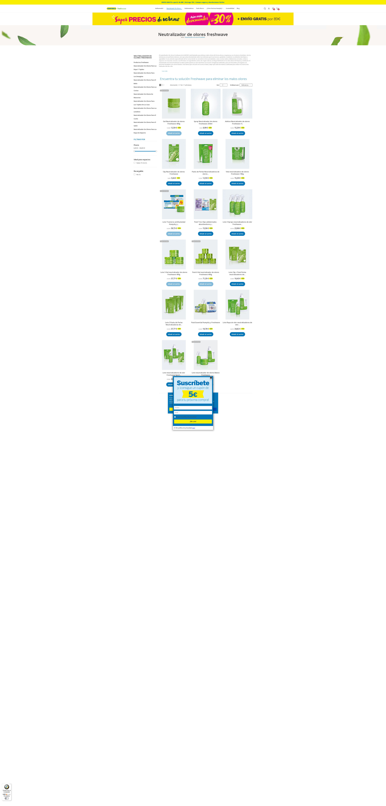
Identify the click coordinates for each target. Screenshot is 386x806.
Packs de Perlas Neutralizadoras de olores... (205, 173)
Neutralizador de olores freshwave (143, 57)
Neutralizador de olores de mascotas (143, 96)
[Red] (160, 85)
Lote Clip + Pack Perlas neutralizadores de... (237, 273)
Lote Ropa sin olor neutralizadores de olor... (237, 323)
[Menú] (10, 784)
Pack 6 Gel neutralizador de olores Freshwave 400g (205, 273)
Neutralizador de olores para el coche (145, 117)
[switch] (7, 798)
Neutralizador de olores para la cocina (145, 88)
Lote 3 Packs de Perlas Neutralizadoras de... (174, 323)
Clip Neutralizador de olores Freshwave (174, 173)
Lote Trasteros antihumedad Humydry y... (174, 223)
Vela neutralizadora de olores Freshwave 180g (237, 173)
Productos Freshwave (141, 62)
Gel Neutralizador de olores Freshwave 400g (174, 122)
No (138, 174)
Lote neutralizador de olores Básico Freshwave (206, 374)
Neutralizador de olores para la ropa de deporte (145, 131)
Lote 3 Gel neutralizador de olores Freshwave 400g (174, 273)
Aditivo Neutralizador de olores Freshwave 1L (237, 122)
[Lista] (163, 85)
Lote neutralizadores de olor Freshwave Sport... (174, 374)
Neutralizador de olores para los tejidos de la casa (144, 103)
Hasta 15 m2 (141, 163)
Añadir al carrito (205, 133)
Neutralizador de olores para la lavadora (145, 110)
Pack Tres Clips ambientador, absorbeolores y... (205, 223)
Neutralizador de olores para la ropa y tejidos (145, 67)
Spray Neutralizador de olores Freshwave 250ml (205, 122)
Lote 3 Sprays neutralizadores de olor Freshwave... (237, 223)
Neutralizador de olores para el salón (145, 124)
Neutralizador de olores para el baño (145, 81)
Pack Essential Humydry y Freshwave (205, 322)
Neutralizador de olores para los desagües (144, 74)
